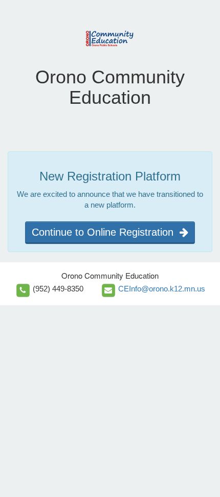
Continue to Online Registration (106, 232)
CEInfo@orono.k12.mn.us (161, 288)
